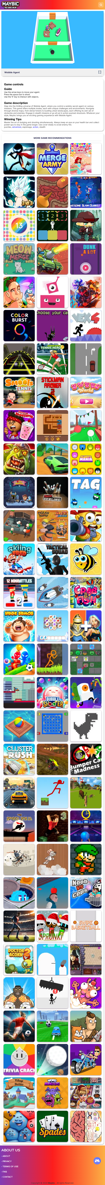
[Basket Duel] (85, 192)
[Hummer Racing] (52, 759)
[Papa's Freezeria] (19, 425)
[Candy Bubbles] (85, 158)
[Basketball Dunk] (85, 258)
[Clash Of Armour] (52, 258)
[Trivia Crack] (19, 1059)
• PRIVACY (6, 1161)
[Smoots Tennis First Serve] (19, 392)
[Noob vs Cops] (85, 892)
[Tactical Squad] (52, 559)
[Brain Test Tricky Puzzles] (85, 1126)
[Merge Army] (52, 158)
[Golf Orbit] (52, 1059)
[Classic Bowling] (52, 492)
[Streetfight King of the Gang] (19, 992)
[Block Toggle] (52, 225)
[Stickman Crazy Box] (19, 659)
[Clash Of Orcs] (19, 459)
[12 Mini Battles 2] (19, 592)
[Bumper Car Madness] (85, 759)
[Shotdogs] (52, 959)
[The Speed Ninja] (19, 826)
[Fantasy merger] (85, 625)
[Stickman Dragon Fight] (19, 192)
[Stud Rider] (85, 1059)
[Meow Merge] (19, 258)
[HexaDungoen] (19, 492)
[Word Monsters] (52, 1093)
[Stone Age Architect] (19, 292)
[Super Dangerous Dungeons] (85, 859)
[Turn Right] (85, 359)
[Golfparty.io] (85, 425)
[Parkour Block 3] (52, 826)
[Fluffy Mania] (85, 459)
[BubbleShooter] (52, 692)
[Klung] (52, 292)
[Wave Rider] (52, 592)
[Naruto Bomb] (52, 525)
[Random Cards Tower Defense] (85, 292)
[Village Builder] (19, 1093)
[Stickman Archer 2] (52, 392)
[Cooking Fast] (85, 1093)
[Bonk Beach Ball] (19, 726)
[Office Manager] (19, 525)
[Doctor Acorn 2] (19, 959)
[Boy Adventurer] (85, 225)
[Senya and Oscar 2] (85, 1026)
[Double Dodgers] (19, 892)
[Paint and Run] (19, 692)
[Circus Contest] (19, 1126)
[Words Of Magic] (85, 959)
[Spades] (52, 1126)
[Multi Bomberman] (52, 726)
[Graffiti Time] (85, 692)
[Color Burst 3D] (19, 325)
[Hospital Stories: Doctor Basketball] (52, 192)
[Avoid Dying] (52, 992)
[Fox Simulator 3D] (85, 792)
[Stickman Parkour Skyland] (52, 792)
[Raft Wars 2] (85, 525)
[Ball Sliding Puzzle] (52, 425)
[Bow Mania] (52, 892)
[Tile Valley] (52, 625)
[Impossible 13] (19, 225)
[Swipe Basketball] (85, 926)
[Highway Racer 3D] (19, 792)
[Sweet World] (85, 392)
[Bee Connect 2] (85, 559)
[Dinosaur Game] (85, 726)
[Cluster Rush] (19, 759)
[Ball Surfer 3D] (19, 359)
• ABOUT (5, 1156)
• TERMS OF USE (9, 1166)
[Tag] (85, 492)
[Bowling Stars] (85, 826)
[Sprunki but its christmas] (52, 926)
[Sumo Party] (19, 625)
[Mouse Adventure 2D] (52, 859)
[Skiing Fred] (19, 559)
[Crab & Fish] (85, 592)
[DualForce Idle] (85, 659)
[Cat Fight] (52, 325)
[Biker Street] (19, 859)
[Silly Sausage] (85, 992)
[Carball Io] (52, 1026)
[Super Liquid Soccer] (19, 926)
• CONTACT (7, 1177)
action (35, 127)
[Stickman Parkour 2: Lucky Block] (52, 659)
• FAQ (4, 1172)
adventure (16, 127)
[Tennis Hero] (52, 359)
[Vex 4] (85, 325)
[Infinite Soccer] (19, 1026)
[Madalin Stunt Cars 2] (52, 459)
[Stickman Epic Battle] (19, 158)
